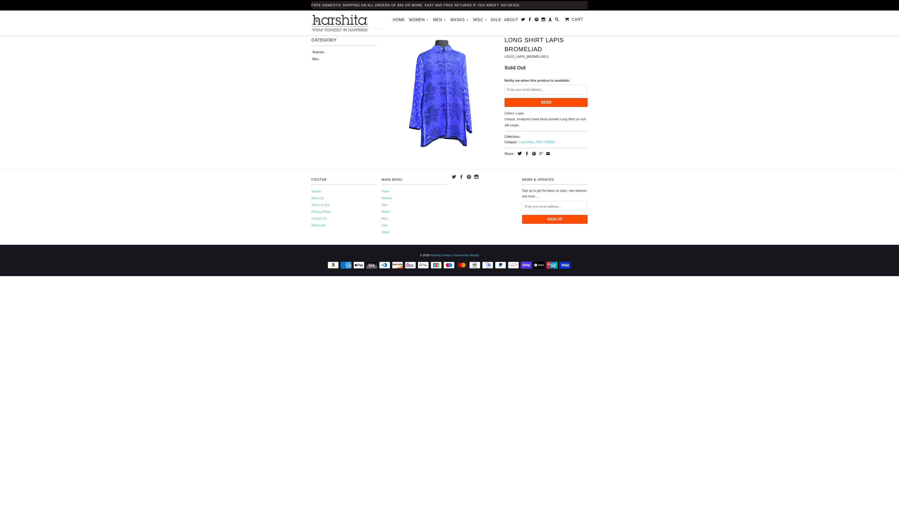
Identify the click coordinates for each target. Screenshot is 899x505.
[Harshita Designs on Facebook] (530, 20)
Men (439, 20)
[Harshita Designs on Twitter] (523, 20)
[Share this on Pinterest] (533, 153)
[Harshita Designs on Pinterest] (537, 20)
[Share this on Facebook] (526, 153)
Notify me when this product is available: (537, 80)
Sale (495, 20)
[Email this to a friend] (547, 153)
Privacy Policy (321, 211)
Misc (480, 20)
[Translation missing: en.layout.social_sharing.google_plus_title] (540, 153)
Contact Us (319, 218)
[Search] (557, 20)
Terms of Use (320, 205)
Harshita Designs (441, 255)
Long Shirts (526, 142)
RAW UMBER (545, 142)
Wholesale (318, 225)
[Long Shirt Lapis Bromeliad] (441, 94)
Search (316, 191)
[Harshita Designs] (344, 23)
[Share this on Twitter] (518, 153)
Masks (459, 20)
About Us (317, 198)
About (511, 20)
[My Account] (550, 20)
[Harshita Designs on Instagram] (543, 20)
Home (399, 20)
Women (418, 20)
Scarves (318, 52)
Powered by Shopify (466, 255)
